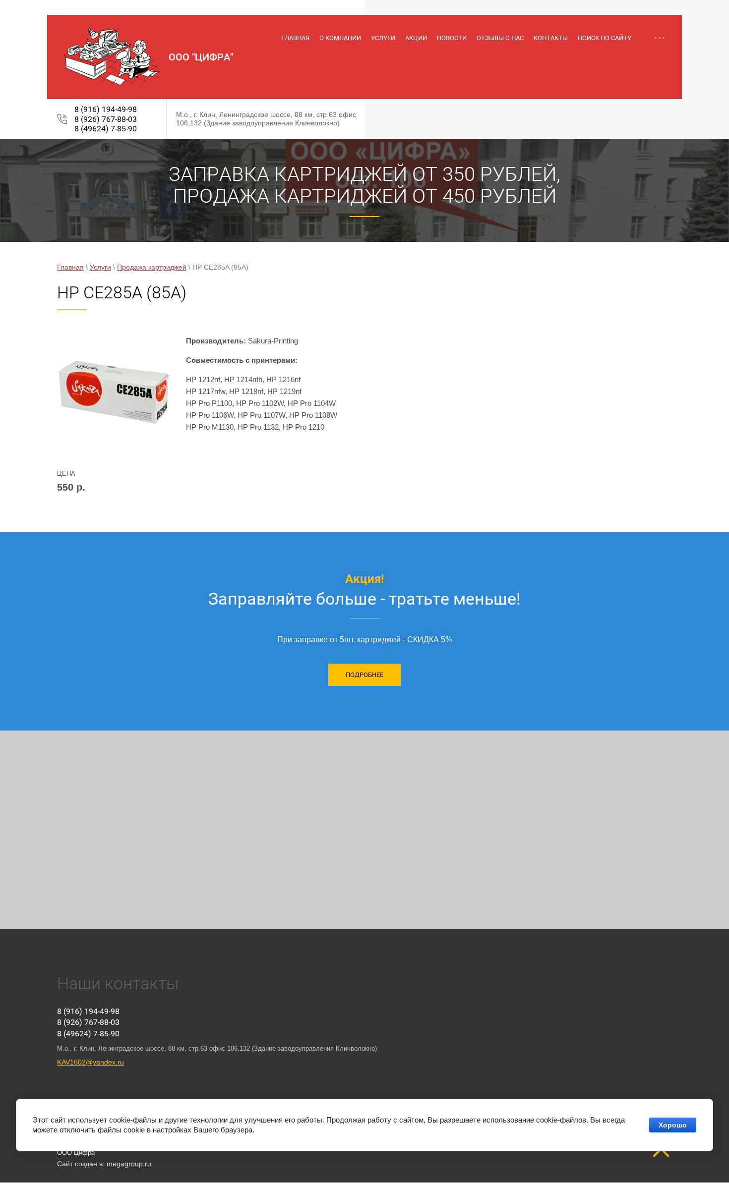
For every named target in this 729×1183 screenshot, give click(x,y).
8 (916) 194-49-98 (105, 109)
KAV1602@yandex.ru (90, 1062)
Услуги (100, 267)
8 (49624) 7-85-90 (105, 128)
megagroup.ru (129, 1164)
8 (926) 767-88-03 (105, 119)
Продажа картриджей (151, 267)
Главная (70, 267)
